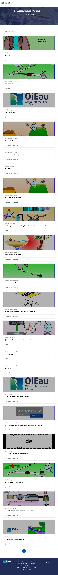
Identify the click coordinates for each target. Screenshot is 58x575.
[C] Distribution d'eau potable (14, 482)
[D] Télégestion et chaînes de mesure (16, 453)
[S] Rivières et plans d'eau (13, 197)
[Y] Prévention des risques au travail (16, 155)
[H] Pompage (9, 354)
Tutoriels (7, 55)
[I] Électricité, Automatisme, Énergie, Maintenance (21, 340)
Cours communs (10, 112)
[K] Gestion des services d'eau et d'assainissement (20, 311)
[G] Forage (8, 368)
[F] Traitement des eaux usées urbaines (17, 396)
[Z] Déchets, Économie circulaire (15, 141)
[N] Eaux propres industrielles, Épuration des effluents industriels (25, 226)
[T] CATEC (7, 169)
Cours (32, 14)
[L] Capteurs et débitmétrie (13, 283)
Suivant (33, 551)
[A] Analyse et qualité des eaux (14, 539)
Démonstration (9, 83)
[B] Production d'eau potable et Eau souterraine (20, 510)
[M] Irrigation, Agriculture (13, 254)
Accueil (27, 14)
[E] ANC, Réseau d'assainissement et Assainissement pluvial (23, 425)
